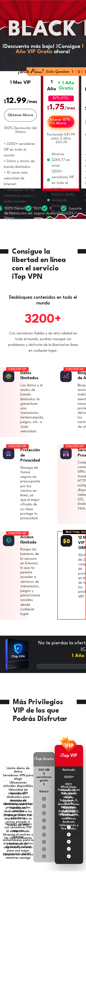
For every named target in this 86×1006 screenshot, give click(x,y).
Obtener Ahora (20, 115)
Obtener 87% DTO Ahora (59, 121)
